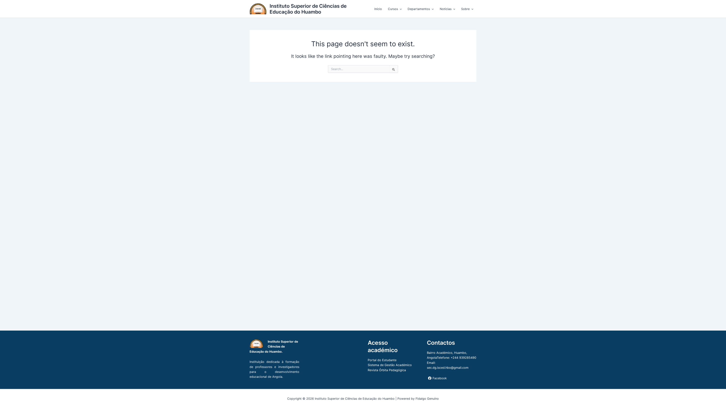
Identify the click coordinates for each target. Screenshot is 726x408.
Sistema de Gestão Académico (390, 365)
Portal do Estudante (382, 360)
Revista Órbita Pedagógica (387, 370)
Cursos (393, 9)
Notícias (445, 9)
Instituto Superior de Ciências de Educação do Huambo (308, 9)
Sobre (465, 9)
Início (378, 9)
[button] (400, 8)
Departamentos (419, 9)
